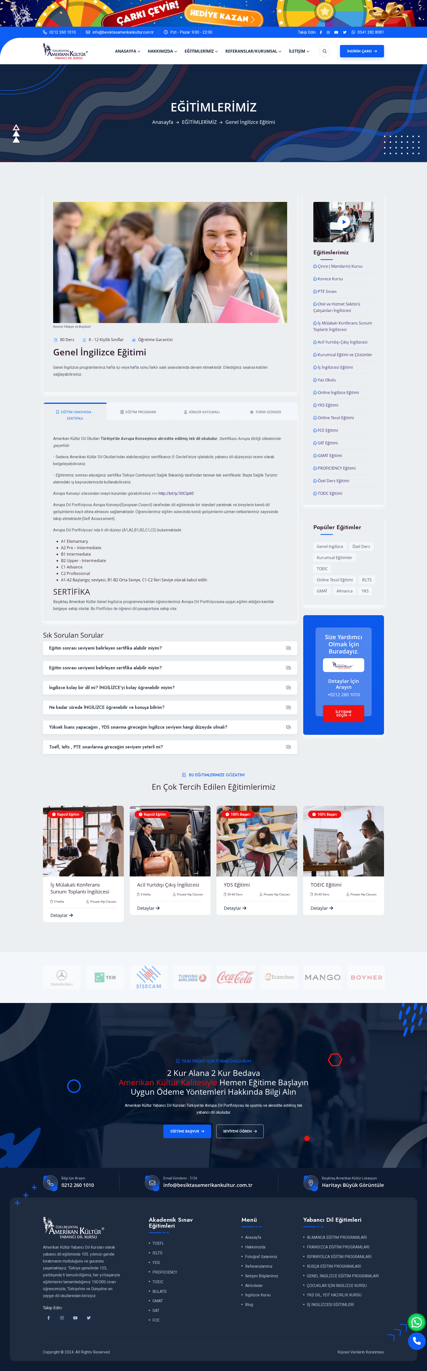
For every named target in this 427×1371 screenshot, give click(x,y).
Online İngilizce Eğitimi (338, 392)
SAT (155, 1311)
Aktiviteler (254, 1286)
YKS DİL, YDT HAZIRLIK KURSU (334, 1295)
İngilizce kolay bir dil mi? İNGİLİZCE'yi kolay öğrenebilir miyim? (112, 687)
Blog (249, 1305)
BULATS (159, 1291)
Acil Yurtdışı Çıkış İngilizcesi (342, 342)
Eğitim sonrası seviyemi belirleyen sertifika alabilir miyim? (105, 648)
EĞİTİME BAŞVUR (185, 1131)
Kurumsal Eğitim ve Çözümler (345, 354)
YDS (156, 1263)
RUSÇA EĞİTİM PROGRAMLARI (334, 1266)
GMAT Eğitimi (330, 455)
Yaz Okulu (327, 380)
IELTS (367, 580)
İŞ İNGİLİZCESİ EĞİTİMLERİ (330, 1305)
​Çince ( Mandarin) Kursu (340, 266)
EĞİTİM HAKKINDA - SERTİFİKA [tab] (77, 415)
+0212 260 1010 (344, 694)
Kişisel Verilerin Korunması (361, 1352)
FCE (155, 1320)
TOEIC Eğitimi (330, 493)
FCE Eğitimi (328, 430)
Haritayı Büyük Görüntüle (353, 1185)
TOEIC (322, 568)
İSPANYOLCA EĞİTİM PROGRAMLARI (339, 1257)
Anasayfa (162, 122)
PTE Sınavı (327, 291)
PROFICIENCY (164, 1272)
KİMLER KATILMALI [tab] (204, 412)
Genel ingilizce (330, 546)
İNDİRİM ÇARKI (360, 51)
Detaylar (59, 908)
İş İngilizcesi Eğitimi (335, 367)
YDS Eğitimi (150, 884)
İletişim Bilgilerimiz (261, 1276)
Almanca (345, 591)
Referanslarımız (259, 1266)
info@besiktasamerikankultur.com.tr (123, 32)
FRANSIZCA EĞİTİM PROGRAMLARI (338, 1247)
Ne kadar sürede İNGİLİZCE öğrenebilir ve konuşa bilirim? (107, 707)
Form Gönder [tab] (268, 412)
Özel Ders (361, 546)
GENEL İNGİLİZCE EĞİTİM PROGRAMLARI (343, 1276)
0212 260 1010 (62, 32)
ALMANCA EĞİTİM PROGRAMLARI (337, 1237)
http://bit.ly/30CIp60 (176, 493)
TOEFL (158, 1243)
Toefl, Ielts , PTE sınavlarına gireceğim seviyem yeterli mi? (106, 747)
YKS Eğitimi (328, 405)
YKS (365, 591)
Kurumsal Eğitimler (334, 557)
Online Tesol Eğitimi (336, 417)
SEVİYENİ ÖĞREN (237, 1131)
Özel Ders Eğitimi (333, 480)
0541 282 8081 (371, 32)
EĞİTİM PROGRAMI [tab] (141, 412)
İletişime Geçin (344, 713)
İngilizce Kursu (258, 1295)
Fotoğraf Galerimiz (261, 1257)
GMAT (322, 591)
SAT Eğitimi (328, 443)
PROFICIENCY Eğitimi (337, 468)
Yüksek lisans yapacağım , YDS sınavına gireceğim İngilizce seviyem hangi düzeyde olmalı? (138, 727)
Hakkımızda (255, 1247)
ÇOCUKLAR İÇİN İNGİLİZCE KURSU (337, 1286)
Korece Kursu (330, 279)
